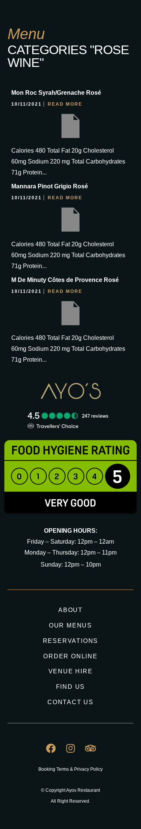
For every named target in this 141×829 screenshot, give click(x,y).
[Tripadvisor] (90, 748)
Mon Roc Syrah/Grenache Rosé (56, 92)
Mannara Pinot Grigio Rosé (49, 186)
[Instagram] (70, 748)
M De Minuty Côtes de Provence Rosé (65, 280)
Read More (65, 104)
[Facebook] (51, 748)
